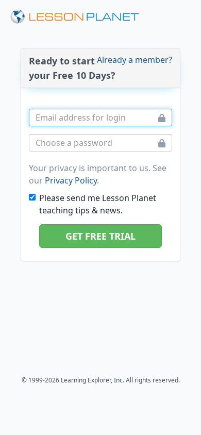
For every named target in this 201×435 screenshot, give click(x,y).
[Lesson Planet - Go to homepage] (74, 17)
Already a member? (134, 59)
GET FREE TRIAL (100, 236)
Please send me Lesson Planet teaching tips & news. (97, 204)
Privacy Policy (71, 180)
